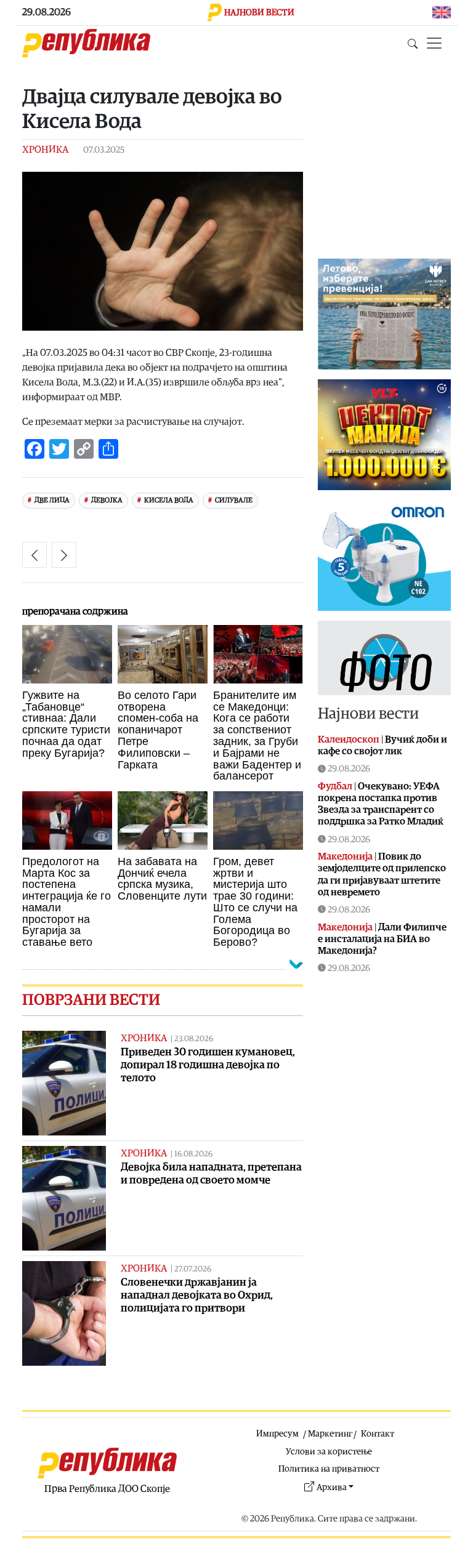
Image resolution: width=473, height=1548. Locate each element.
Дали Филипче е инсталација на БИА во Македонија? (382, 939)
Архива (332, 1487)
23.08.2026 (193, 1039)
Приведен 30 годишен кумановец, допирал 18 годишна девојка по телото (208, 1065)
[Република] (86, 43)
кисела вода (168, 500)
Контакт (377, 1433)
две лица (52, 500)
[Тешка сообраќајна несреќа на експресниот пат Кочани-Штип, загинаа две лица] (34, 555)
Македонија (345, 856)
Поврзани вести (91, 1000)
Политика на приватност (328, 1468)
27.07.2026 (192, 1269)
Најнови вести (368, 714)
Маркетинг (330, 1433)
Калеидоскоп (348, 739)
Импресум (277, 1433)
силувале (234, 500)
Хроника (45, 150)
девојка (107, 500)
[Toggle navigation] (434, 43)
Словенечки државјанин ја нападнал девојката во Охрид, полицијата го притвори (197, 1295)
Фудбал (335, 786)
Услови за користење (329, 1451)
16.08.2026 (193, 1154)
